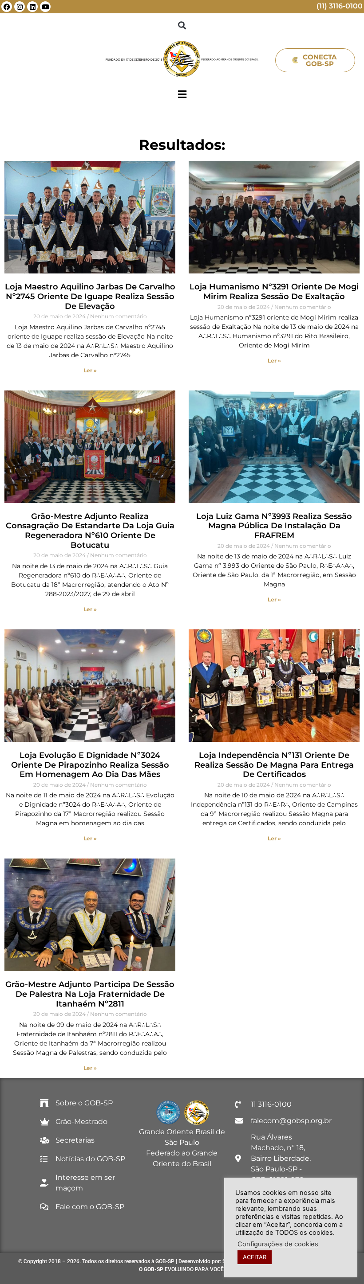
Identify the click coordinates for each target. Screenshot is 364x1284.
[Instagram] (19, 6)
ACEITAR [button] (254, 1257)
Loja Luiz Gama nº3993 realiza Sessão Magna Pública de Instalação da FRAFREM (274, 525)
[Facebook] (6, 6)
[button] (182, 25)
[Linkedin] (32, 6)
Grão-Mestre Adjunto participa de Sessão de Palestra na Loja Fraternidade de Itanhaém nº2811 (89, 994)
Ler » (90, 370)
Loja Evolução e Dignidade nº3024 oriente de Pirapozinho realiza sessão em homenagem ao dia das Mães (90, 764)
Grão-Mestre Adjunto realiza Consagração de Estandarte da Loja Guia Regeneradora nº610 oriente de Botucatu (90, 530)
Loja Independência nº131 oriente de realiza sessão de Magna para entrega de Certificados (274, 764)
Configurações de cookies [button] (277, 1244)
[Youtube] (45, 6)
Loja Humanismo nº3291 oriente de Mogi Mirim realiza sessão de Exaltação (274, 291)
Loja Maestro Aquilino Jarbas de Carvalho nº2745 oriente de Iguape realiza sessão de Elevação (90, 296)
